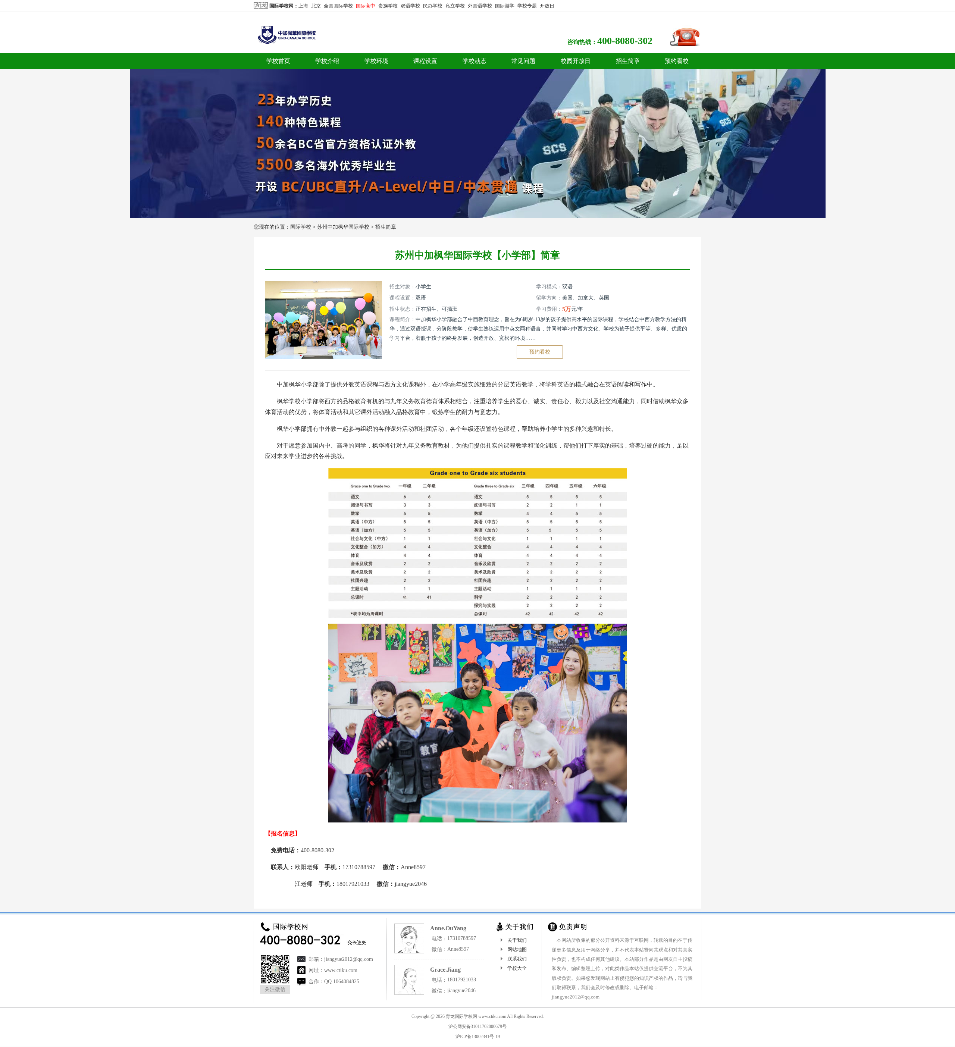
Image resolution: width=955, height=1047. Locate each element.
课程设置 (425, 61)
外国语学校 (480, 6)
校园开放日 (576, 61)
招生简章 (628, 61)
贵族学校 (388, 6)
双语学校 (410, 6)
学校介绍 (327, 61)
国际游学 (504, 6)
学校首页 (278, 61)
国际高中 (365, 6)
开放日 (547, 6)
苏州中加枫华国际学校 (343, 227)
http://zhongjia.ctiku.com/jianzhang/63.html (399, 900)
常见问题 (523, 61)
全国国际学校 (338, 6)
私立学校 (455, 6)
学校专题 (527, 6)
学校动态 (474, 61)
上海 (303, 6)
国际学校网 (281, 6)
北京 (316, 6)
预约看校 (677, 61)
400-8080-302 (624, 40)
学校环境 (376, 61)
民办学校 (432, 6)
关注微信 (274, 989)
